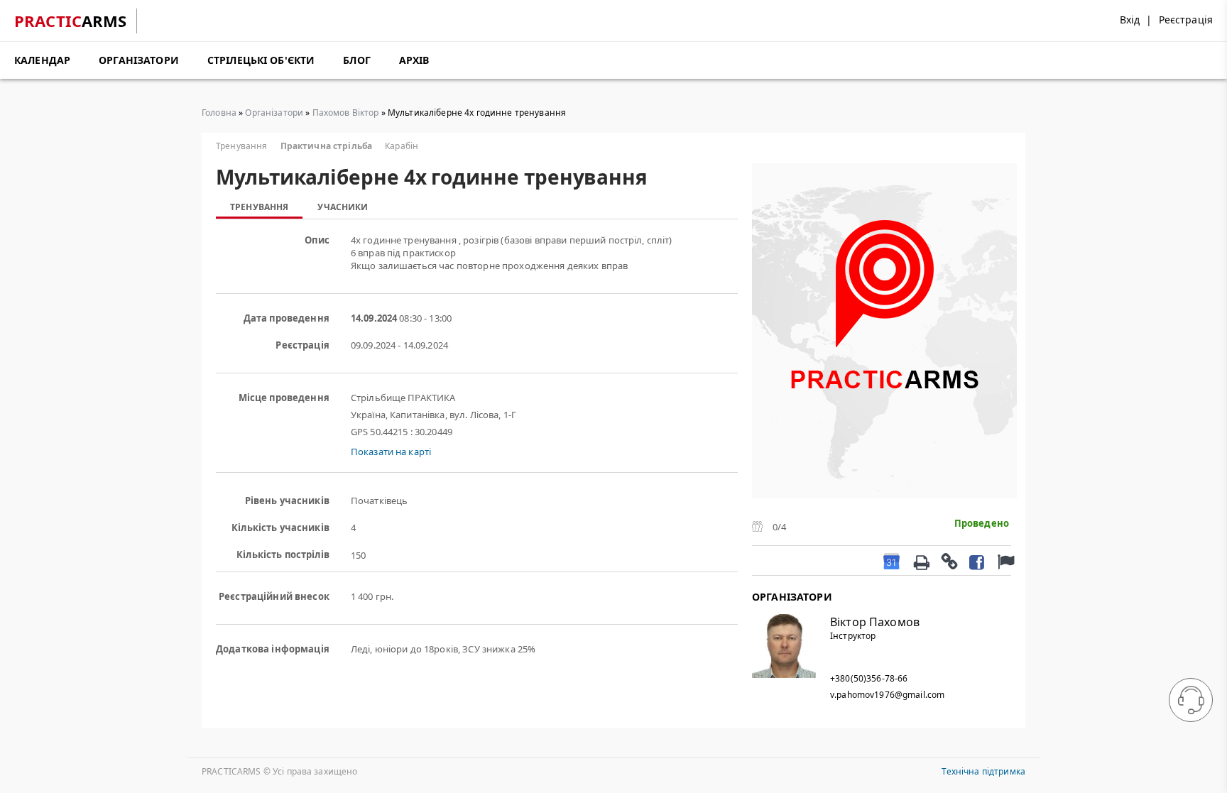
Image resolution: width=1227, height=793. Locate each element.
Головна (219, 112)
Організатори (139, 60)
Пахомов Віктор (345, 112)
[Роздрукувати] (921, 561)
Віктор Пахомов (875, 622)
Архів (414, 60)
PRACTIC (70, 20)
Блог (357, 60)
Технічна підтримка (983, 771)
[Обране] (1004, 560)
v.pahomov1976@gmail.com (887, 695)
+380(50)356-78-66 (868, 678)
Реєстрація (1186, 19)
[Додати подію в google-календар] (891, 560)
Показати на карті (391, 451)
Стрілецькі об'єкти (261, 60)
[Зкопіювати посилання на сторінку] (949, 561)
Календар (42, 60)
